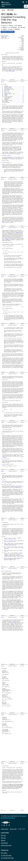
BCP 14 (8, 541)
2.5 (1, 433)
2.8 (2, 94)
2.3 (2, 90)
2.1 (2, 88)
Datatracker (4, 843)
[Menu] (26, 2)
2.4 (2, 91)
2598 (5, 37)
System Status (4, 829)
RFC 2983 (21, 550)
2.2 (2, 89)
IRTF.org (3, 838)
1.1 (2, 86)
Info (26, 6)
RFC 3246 (2, 81)
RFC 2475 (22, 547)
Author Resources (6, 845)
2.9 (2, 95)
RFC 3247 (18, 556)
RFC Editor (4, 853)
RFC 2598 (10, 86)
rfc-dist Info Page (6, 855)
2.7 (2, 93)
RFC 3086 (10, 559)
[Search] (23, 2)
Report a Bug (13, 829)
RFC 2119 (18, 153)
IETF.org (3, 835)
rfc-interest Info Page (7, 858)
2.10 (2, 96)
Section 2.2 (4, 222)
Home (3, 10)
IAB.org (3, 840)
